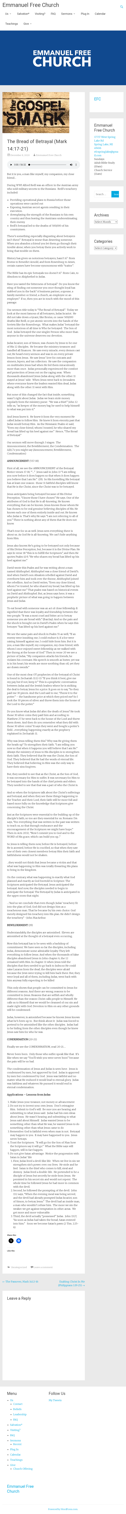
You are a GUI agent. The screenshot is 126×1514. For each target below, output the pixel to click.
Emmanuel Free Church (30, 5)
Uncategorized (19, 1267)
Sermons (66, 13)
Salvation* (23, 13)
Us (6, 13)
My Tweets (55, 1400)
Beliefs (17, 1409)
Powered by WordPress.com (63, 1509)
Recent (17, 1444)
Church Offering (23, 1468)
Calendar (100, 13)
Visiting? (40, 13)
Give (26, 23)
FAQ (53, 13)
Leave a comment (43, 1267)
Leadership (20, 1414)
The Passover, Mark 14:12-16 (20, 1281)
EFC (97, 99)
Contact (17, 1403)
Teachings (11, 23)
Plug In (85, 13)
